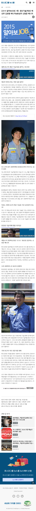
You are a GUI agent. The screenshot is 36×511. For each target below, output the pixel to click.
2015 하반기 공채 (6, 399)
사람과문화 (7, 7)
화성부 (20, 406)
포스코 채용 (24, 404)
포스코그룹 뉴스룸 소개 (8, 488)
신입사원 (25, 399)
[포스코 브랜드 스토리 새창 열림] (12, 503)
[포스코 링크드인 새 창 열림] (22, 496)
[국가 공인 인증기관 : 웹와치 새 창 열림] (27, 503)
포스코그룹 (14, 406)
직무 (29, 402)
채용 (9, 404)
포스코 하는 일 (6, 406)
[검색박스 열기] (27, 3)
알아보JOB (5, 402)
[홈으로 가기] (2, 7)
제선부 (24, 402)
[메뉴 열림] (34, 2)
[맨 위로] (33, 482)
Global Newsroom (18, 491)
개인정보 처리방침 (23, 488)
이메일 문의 (30, 488)
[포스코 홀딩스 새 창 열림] (13, 496)
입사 (20, 402)
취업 (13, 404)
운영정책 (16, 488)
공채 (14, 399)
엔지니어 (15, 402)
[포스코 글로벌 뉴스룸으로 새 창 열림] (30, 3)
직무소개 (4, 404)
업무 (10, 402)
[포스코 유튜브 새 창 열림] (18, 496)
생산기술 (19, 399)
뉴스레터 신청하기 (18, 480)
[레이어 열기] (33, 17)
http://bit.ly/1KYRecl (21, 116)
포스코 (17, 404)
